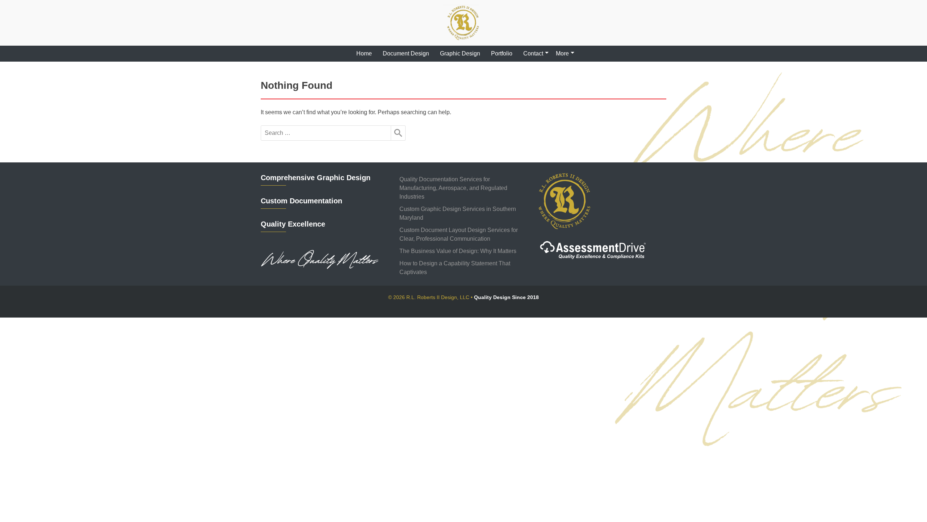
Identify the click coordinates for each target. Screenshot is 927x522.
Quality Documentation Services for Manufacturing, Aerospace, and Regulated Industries (453, 188)
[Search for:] (326, 133)
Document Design (406, 53)
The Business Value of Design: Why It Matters (457, 251)
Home (364, 53)
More (562, 53)
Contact (533, 53)
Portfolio (501, 53)
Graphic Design (460, 53)
